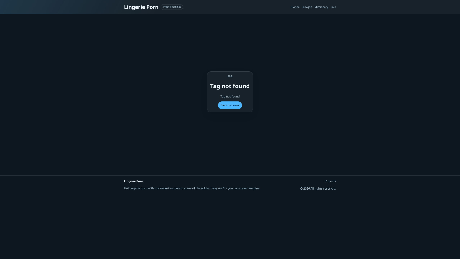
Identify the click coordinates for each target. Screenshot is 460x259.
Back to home (230, 105)
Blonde (295, 7)
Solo (333, 7)
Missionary (321, 7)
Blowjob (307, 7)
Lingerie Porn (141, 7)
